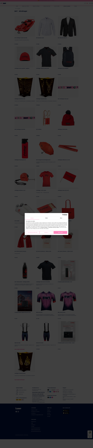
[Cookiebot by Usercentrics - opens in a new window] (63, 215)
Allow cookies (60, 232)
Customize (46, 232)
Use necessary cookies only (32, 232)
